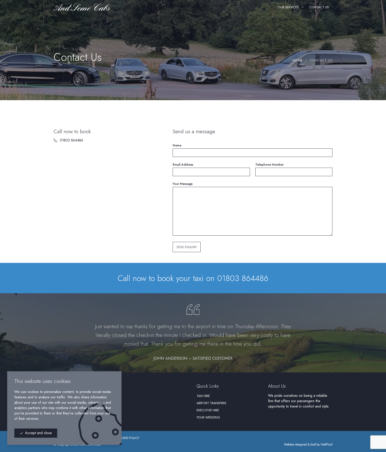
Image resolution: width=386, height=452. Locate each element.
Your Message (183, 184)
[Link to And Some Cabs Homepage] (81, 7)
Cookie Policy (127, 437)
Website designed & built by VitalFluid (308, 444)
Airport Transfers (211, 403)
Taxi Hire (203, 395)
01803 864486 (71, 140)
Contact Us (319, 7)
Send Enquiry (186, 247)
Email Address (183, 164)
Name (177, 145)
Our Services (288, 7)
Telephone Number (269, 164)
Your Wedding (208, 417)
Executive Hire (208, 410)
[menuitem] (229, 395)
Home (297, 60)
